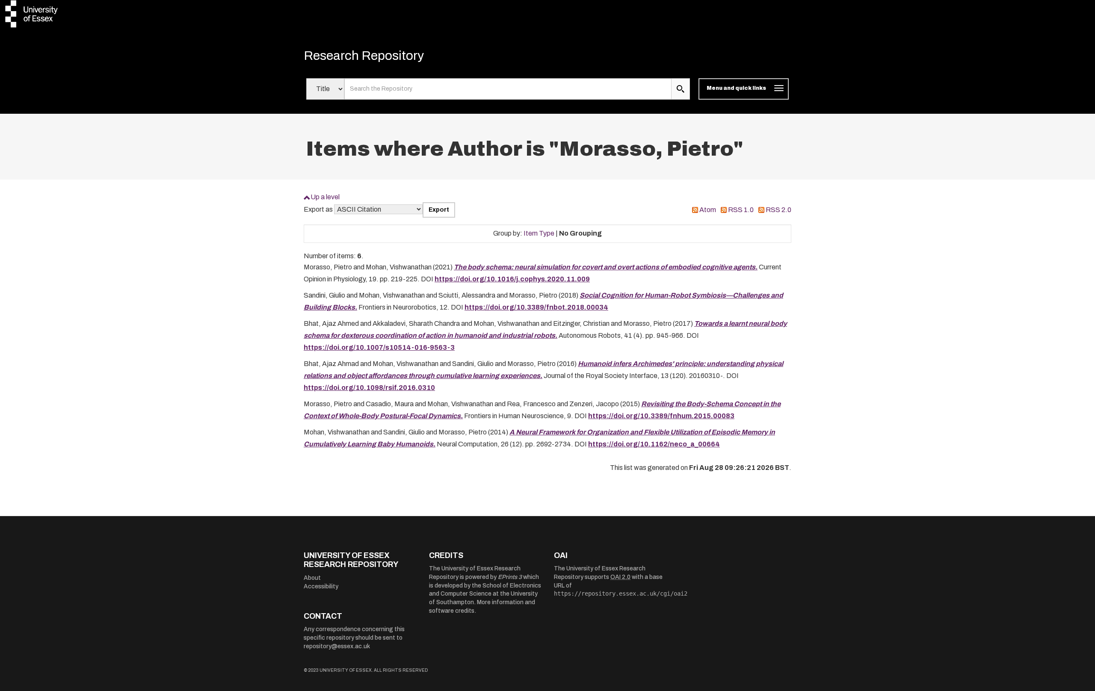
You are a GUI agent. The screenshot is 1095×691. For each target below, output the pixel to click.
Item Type (539, 233)
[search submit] (680, 89)
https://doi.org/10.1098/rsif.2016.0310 (369, 387)
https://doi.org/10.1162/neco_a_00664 (654, 444)
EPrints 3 (510, 577)
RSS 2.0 (778, 209)
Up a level (325, 197)
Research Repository (364, 55)
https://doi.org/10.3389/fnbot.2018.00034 (536, 307)
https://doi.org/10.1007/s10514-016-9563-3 (379, 347)
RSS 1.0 (741, 209)
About (312, 578)
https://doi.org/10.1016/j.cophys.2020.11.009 (512, 279)
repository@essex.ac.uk (337, 646)
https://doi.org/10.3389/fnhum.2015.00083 (661, 415)
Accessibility (321, 586)
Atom (707, 209)
